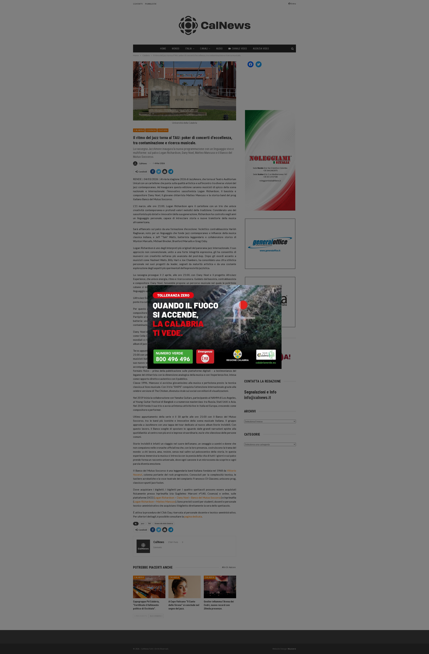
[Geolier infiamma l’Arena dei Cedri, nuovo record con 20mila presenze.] (220, 587)
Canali (204, 48)
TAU (149, 524)
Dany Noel (183, 497)
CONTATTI (138, 4)
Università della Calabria (164, 524)
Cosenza (151, 130)
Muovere (292, 648)
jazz (142, 524)
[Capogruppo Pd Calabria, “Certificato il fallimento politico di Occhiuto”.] (149, 587)
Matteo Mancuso (165, 501)
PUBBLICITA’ (151, 4)
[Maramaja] (269, 358)
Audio (219, 48)
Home (163, 48)
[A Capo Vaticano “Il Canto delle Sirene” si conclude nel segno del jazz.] (184, 587)
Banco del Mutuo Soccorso (206, 497)
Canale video (239, 48)
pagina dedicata (193, 516)
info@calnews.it (257, 397)
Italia (188, 48)
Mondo (175, 48)
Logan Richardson (164, 497)
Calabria (139, 130)
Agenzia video (261, 48)
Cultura (163, 130)
